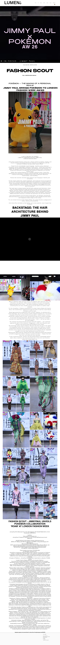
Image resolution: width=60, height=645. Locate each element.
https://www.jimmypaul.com (30, 536)
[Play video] (30, 122)
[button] (54, 4)
